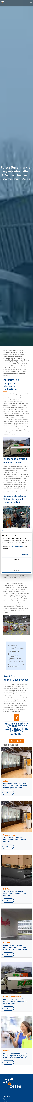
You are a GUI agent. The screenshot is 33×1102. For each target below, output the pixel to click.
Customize (16, 565)
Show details (24, 554)
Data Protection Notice (17, 546)
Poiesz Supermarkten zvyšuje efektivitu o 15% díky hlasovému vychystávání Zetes (15, 1001)
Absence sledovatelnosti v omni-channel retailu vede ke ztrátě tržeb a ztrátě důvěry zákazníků (15, 1055)
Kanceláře (6, 1096)
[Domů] (3, 2)
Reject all (16, 570)
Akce (4, 1099)
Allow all (16, 559)
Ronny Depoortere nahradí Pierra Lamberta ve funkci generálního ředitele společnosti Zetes (15, 785)
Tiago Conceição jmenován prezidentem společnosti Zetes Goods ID (14, 839)
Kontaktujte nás (16, 741)
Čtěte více (8, 793)
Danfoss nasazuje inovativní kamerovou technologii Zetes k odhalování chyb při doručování (15, 947)
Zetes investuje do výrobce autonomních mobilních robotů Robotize (14, 893)
